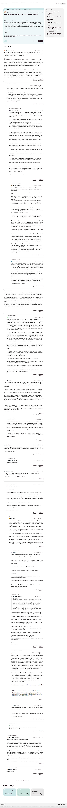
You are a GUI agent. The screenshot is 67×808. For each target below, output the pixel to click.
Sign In (63, 3)
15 (28, 780)
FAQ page (32, 25)
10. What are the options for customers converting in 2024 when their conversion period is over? (22, 59)
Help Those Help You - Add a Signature (20, 476)
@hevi (14, 598)
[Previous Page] (16, 780)
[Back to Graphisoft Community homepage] (4, 3)
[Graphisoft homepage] (62, 804)
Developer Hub (31, 2)
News (6, 41)
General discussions (50, 36)
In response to (12, 83)
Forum (10, 2)
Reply (41, 40)
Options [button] (42, 9)
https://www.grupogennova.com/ (14, 728)
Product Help (37, 2)
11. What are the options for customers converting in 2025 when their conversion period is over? (22, 69)
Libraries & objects (50, 31)
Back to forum (8, 793)
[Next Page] (31, 780)
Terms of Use (32, 806)
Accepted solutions (23, 793)
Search (54, 3)
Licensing (49, 14)
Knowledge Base (15, 2)
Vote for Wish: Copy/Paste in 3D (12, 101)
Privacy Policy (26, 806)
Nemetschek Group (62, 806)
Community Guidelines (40, 806)
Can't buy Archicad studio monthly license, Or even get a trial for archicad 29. (54, 18)
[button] (34, 41)
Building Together (23, 2)
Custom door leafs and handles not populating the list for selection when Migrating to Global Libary (54, 29)
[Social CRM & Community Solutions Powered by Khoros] (3, 804)
